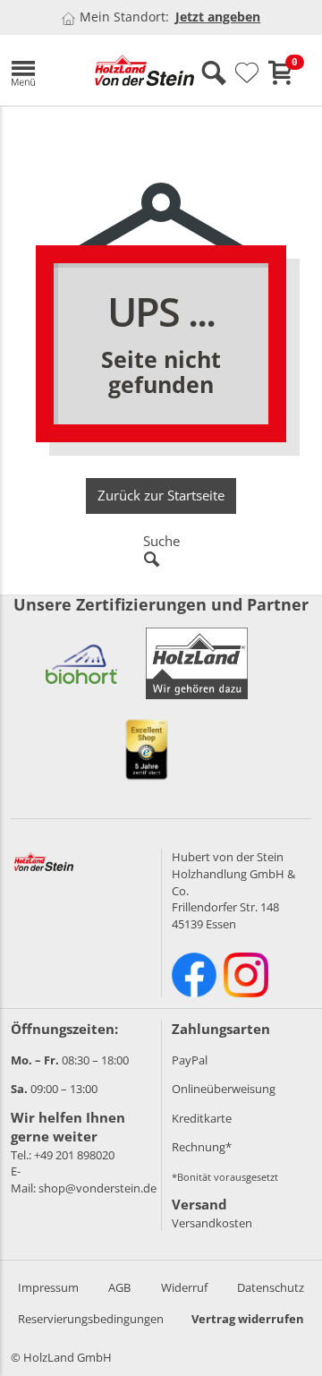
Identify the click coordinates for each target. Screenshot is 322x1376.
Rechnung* (202, 1147)
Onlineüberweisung (223, 1089)
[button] (39, 70)
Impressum (48, 1287)
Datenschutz (270, 1287)
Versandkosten (212, 1223)
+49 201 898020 (74, 1155)
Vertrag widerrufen (247, 1319)
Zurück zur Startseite (161, 495)
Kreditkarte (202, 1118)
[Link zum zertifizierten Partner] (81, 663)
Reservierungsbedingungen (91, 1319)
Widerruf (184, 1287)
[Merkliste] (246, 73)
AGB (119, 1287)
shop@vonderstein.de (97, 1188)
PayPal (190, 1060)
